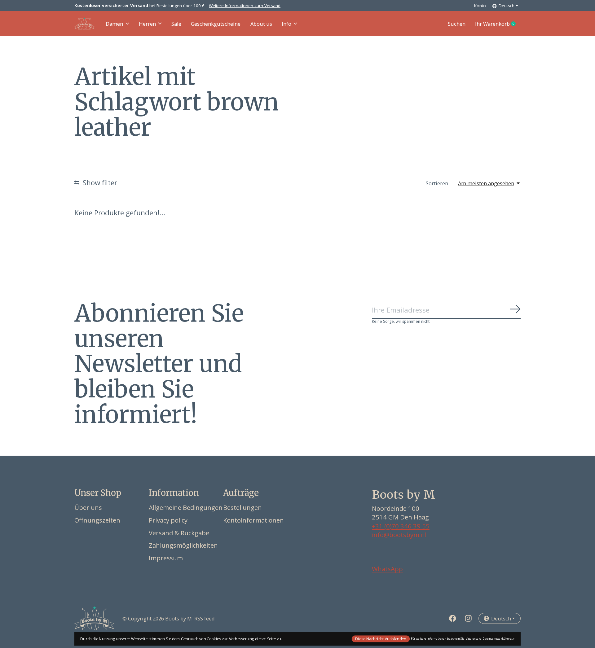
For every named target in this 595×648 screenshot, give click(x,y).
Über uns (88, 507)
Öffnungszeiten (97, 520)
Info (286, 23)
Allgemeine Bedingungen (186, 507)
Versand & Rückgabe (179, 532)
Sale (176, 23)
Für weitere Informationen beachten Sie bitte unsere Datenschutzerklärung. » (463, 639)
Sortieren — (440, 183)
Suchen (456, 23)
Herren (147, 23)
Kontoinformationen (253, 520)
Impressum (166, 558)
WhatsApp (387, 568)
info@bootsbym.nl (399, 534)
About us (261, 23)
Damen (114, 23)
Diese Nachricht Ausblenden (380, 638)
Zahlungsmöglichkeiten (183, 545)
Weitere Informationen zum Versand (244, 5)
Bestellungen (242, 507)
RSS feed (204, 618)
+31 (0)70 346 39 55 (401, 526)
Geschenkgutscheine (215, 23)
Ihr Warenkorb (498, 24)
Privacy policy (168, 520)
